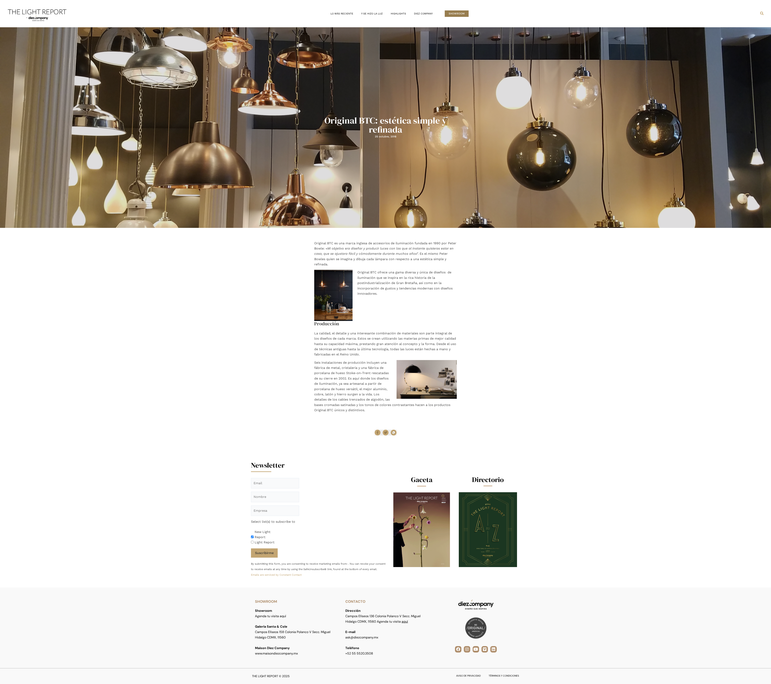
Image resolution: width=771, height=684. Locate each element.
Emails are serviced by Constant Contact (276, 574)
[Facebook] (377, 432)
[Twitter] (386, 432)
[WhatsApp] (394, 432)
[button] (457, 13)
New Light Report (262, 534)
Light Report (264, 542)
